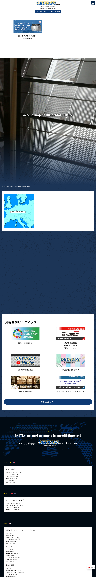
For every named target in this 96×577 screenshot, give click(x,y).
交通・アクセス (10, 482)
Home (4, 186)
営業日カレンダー (48, 402)
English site (10, 480)
